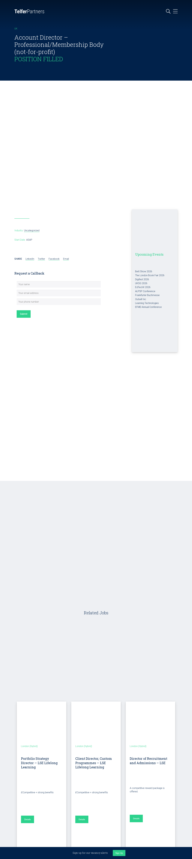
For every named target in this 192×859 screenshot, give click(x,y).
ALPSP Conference (145, 291)
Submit (23, 314)
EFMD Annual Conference (148, 307)
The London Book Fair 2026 (149, 275)
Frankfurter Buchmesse (147, 295)
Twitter (41, 258)
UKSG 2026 (141, 283)
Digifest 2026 (142, 279)
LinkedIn (30, 258)
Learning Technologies (147, 303)
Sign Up (119, 853)
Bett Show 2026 (143, 271)
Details (27, 819)
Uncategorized (31, 230)
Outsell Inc (140, 299)
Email (66, 258)
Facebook (54, 258)
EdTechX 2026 (142, 287)
